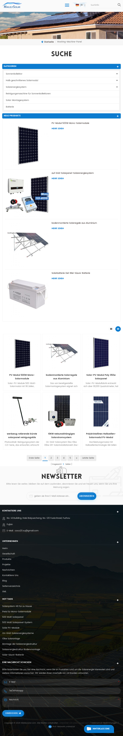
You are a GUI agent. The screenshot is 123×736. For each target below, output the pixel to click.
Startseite (49, 42)
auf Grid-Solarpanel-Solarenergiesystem (73, 173)
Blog (4, 580)
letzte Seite (88, 458)
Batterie (10, 107)
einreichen (12, 713)
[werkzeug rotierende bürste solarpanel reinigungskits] (21, 411)
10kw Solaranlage (11, 638)
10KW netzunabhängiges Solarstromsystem (61, 435)
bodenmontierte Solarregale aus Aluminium (74, 223)
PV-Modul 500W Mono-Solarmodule (70, 123)
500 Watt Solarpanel (12, 617)
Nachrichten (8, 570)
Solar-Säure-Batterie (13, 655)
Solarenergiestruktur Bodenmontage (21, 649)
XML (4, 591)
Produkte (6, 559)
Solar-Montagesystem (17, 100)
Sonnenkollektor (14, 74)
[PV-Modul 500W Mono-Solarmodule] (27, 144)
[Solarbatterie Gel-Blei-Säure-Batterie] (27, 294)
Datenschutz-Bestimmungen (104, 723)
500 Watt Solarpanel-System (17, 622)
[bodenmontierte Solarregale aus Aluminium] (27, 244)
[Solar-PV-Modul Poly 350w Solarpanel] (101, 352)
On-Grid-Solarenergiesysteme (18, 633)
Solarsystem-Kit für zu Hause (17, 606)
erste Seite (34, 458)
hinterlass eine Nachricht (101, 730)
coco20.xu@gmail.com (27, 530)
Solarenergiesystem (16, 87)
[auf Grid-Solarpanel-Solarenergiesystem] (27, 194)
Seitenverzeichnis (11, 586)
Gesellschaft (8, 553)
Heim (5, 548)
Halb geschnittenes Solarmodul (22, 80)
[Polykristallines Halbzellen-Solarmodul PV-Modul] (101, 411)
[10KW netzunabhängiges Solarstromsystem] (61, 411)
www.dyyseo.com (81, 723)
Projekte (6, 564)
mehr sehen (58, 129)
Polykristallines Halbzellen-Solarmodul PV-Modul (101, 435)
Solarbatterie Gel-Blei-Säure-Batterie (71, 273)
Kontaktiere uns (10, 575)
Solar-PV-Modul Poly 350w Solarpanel (101, 376)
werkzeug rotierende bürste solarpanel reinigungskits (22, 435)
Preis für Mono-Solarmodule (16, 611)
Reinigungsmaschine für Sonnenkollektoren (28, 93)
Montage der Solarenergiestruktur (19, 644)
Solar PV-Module (11, 628)
